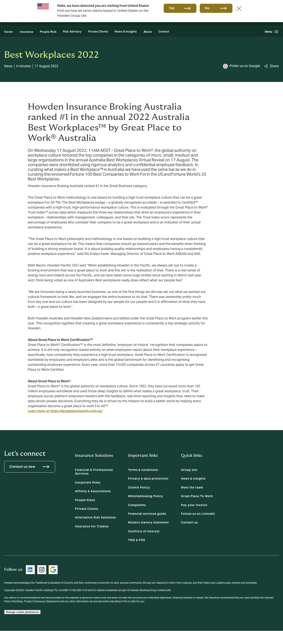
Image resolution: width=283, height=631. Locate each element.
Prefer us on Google (245, 66)
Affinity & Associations (93, 491)
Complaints (137, 505)
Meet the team (192, 487)
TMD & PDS (136, 540)
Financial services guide (147, 514)
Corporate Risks (87, 482)
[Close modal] (239, 8)
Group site (189, 470)
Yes (172, 8)
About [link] (148, 31)
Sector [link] (8, 31)
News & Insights (126, 31)
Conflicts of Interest (144, 531)
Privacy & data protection (148, 478)
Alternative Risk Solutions (95, 517)
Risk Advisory (72, 31)
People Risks (85, 500)
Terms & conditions (143, 470)
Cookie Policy (139, 487)
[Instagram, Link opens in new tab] (41, 569)
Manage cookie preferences (22, 612)
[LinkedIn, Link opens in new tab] (30, 569)
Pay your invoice (194, 505)
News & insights (193, 478)
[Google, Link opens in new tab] (53, 569)
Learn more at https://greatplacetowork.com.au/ (65, 411)
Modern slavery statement (148, 522)
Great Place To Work (197, 496)
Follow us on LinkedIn (198, 514)
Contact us (189, 522)
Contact (163, 31)
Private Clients (98, 31)
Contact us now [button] (22, 466)
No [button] (207, 8)
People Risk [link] (48, 31)
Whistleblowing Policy (145, 496)
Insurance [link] (26, 31)
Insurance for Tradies (92, 526)
